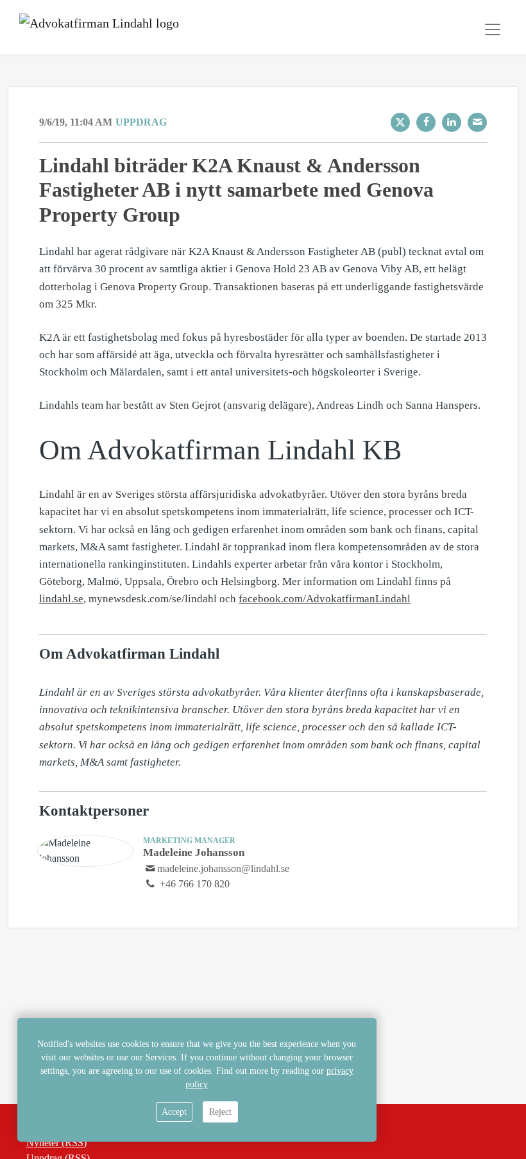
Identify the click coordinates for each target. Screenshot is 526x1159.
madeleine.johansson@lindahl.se (223, 868)
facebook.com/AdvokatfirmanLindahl (325, 599)
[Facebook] (426, 122)
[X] (400, 122)
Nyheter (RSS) (56, 1142)
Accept (174, 1112)
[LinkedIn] (451, 122)
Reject (220, 1112)
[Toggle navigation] (492, 29)
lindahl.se (61, 599)
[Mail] (477, 122)
